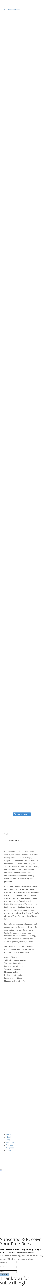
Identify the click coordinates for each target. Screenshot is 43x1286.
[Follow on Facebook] (15, 343)
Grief (35, 489)
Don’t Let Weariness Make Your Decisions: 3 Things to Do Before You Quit (19, 527)
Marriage (18, 630)
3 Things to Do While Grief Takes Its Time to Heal (19, 661)
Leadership (20, 492)
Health (19, 416)
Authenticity (19, 413)
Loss (27, 492)
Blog (8, 1140)
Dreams (7, 416)
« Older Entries (10, 689)
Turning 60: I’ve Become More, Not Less (20, 445)
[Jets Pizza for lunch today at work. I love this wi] (21, 800)
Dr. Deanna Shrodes (12, 9)
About (8, 1137)
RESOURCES (10, 328)
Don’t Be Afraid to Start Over (20, 483)
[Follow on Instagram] (27, 343)
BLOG (7, 322)
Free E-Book (12, 1049)
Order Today (12, 187)
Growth (13, 416)
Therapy (34, 669)
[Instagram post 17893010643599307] (21, 805)
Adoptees (10, 1148)
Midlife (25, 416)
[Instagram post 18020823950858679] (21, 794)
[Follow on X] (19, 343)
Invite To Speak (14, 766)
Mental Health (28, 536)
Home (8, 1134)
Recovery (27, 669)
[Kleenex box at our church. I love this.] (21, 809)
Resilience (32, 416)
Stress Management (15, 586)
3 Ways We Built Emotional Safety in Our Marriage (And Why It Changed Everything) (18, 620)
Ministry (13, 454)
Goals (30, 489)
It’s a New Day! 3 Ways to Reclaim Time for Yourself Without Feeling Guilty (20, 574)
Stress (13, 539)
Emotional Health (21, 451)
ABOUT (7, 316)
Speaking (9, 1145)
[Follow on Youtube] (23, 343)
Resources (10, 1142)
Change (32, 413)
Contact (9, 1150)
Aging (26, 413)
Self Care (13, 495)
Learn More (21, 51)
